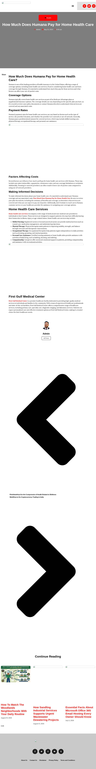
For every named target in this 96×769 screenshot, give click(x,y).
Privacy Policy (53, 760)
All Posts (46, 338)
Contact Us (33, 760)
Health (49, 18)
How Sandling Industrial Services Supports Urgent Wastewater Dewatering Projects (46, 713)
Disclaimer (42, 760)
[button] (73, 6)
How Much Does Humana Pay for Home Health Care (52, 198)
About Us (24, 760)
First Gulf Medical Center (18, 301)
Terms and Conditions (68, 760)
